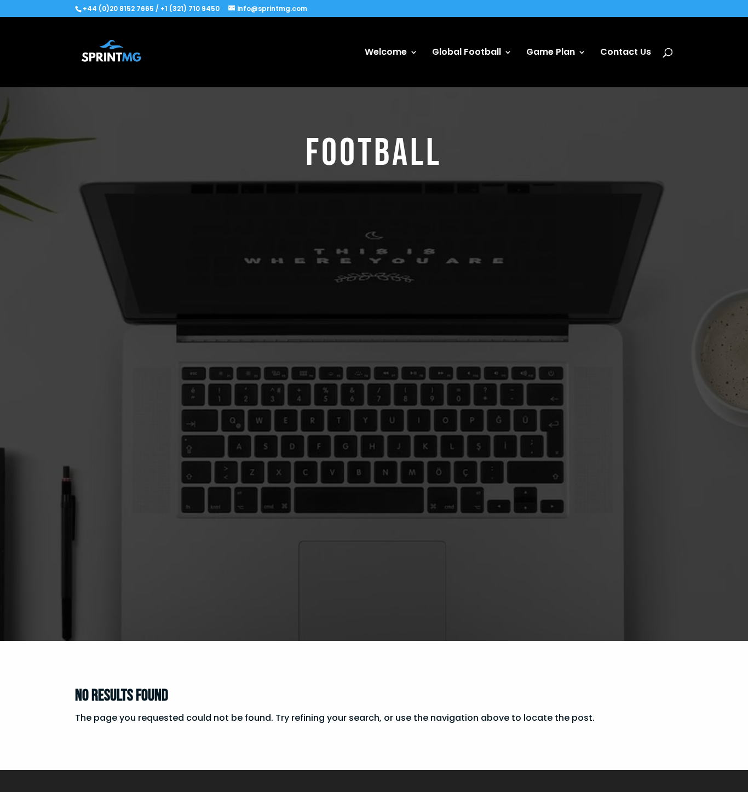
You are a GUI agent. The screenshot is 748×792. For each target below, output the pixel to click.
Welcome (386, 53)
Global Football (466, 53)
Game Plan (550, 53)
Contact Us (625, 53)
